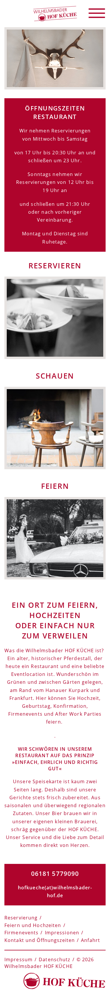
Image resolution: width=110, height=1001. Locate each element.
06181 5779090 (55, 873)
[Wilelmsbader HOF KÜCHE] (55, 13)
